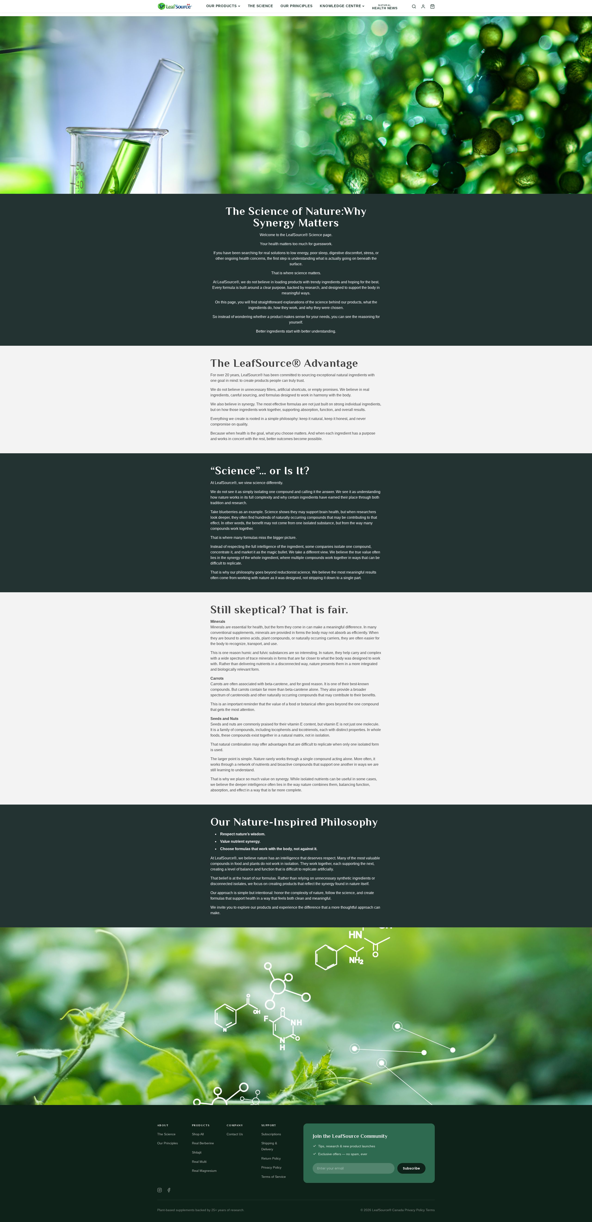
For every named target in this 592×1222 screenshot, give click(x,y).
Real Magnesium (204, 1171)
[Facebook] (168, 1190)
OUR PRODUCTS (221, 6)
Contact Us (235, 1134)
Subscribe (411, 1168)
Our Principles (297, 6)
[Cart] (432, 6)
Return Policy (271, 1158)
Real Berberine (203, 1143)
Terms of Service (273, 1177)
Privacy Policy (271, 1167)
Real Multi (199, 1161)
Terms (430, 1210)
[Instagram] (159, 1190)
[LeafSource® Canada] (174, 6)
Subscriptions (271, 1134)
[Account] (423, 6)
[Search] (414, 6)
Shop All (198, 1134)
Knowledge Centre (340, 6)
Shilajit (196, 1152)
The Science (260, 6)
